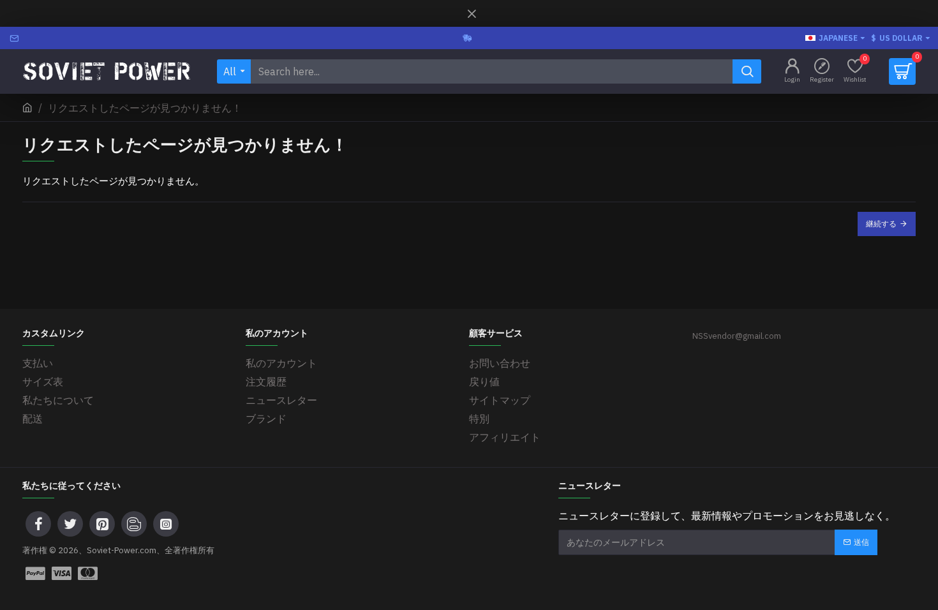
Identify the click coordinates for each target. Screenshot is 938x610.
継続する (881, 223)
